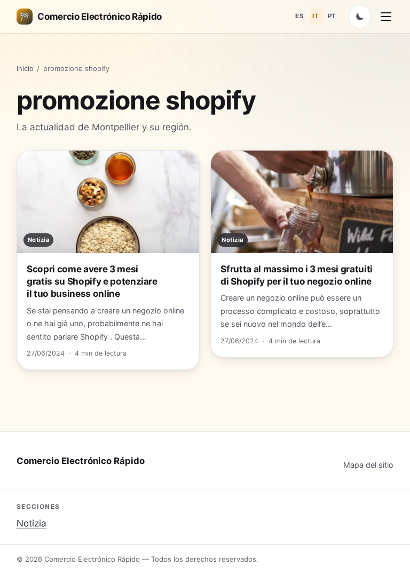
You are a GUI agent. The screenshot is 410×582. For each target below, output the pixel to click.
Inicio (25, 68)
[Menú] (386, 16)
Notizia (31, 523)
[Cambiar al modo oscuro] (360, 16)
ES (299, 16)
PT (332, 16)
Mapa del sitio (368, 464)
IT (315, 16)
